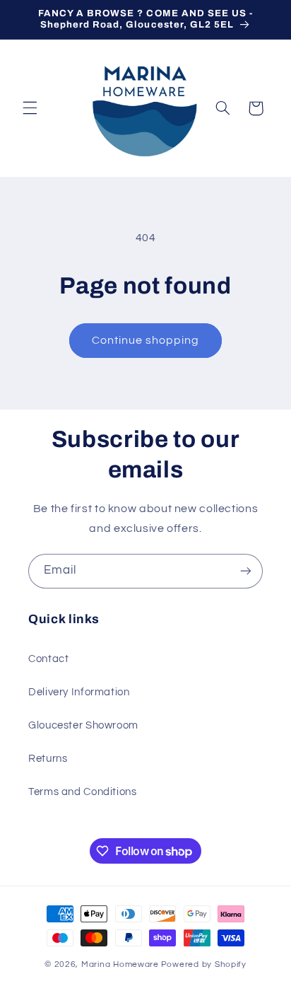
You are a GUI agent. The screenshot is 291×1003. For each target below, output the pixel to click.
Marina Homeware (120, 964)
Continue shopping (146, 340)
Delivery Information (79, 692)
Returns (47, 758)
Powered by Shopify (204, 964)
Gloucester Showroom (83, 725)
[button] (29, 108)
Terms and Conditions (82, 792)
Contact (48, 659)
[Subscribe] (246, 571)
